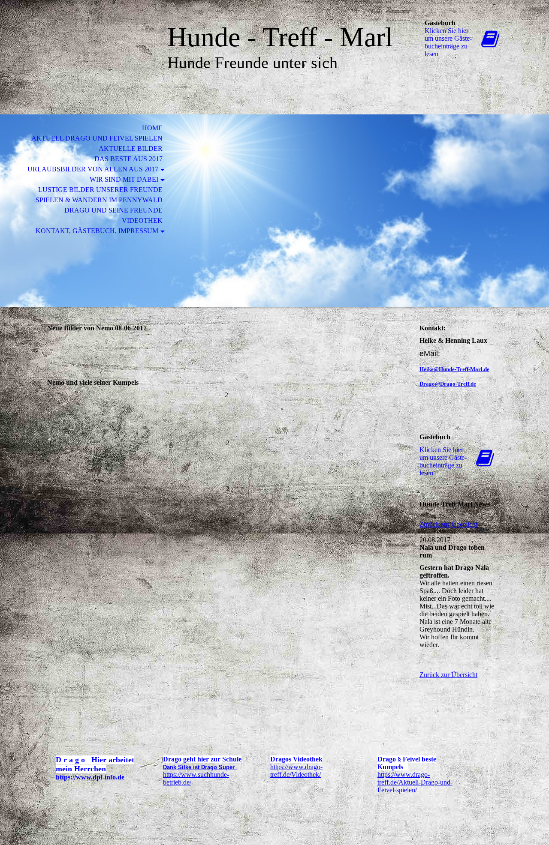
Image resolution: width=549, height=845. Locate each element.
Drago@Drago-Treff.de (447, 384)
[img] (96, 41)
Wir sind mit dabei (124, 179)
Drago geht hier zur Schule (202, 759)
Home (152, 128)
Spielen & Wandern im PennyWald (99, 200)
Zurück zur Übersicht (448, 524)
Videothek (142, 220)
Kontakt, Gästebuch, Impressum (97, 230)
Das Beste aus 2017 (128, 158)
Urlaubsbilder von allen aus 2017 (92, 169)
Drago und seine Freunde (113, 210)
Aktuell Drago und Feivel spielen (97, 138)
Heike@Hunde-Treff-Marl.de (454, 369)
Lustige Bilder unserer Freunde (100, 189)
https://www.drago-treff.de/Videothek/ (296, 770)
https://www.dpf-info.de (90, 777)
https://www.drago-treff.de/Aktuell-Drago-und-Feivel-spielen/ (414, 782)
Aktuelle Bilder (131, 148)
